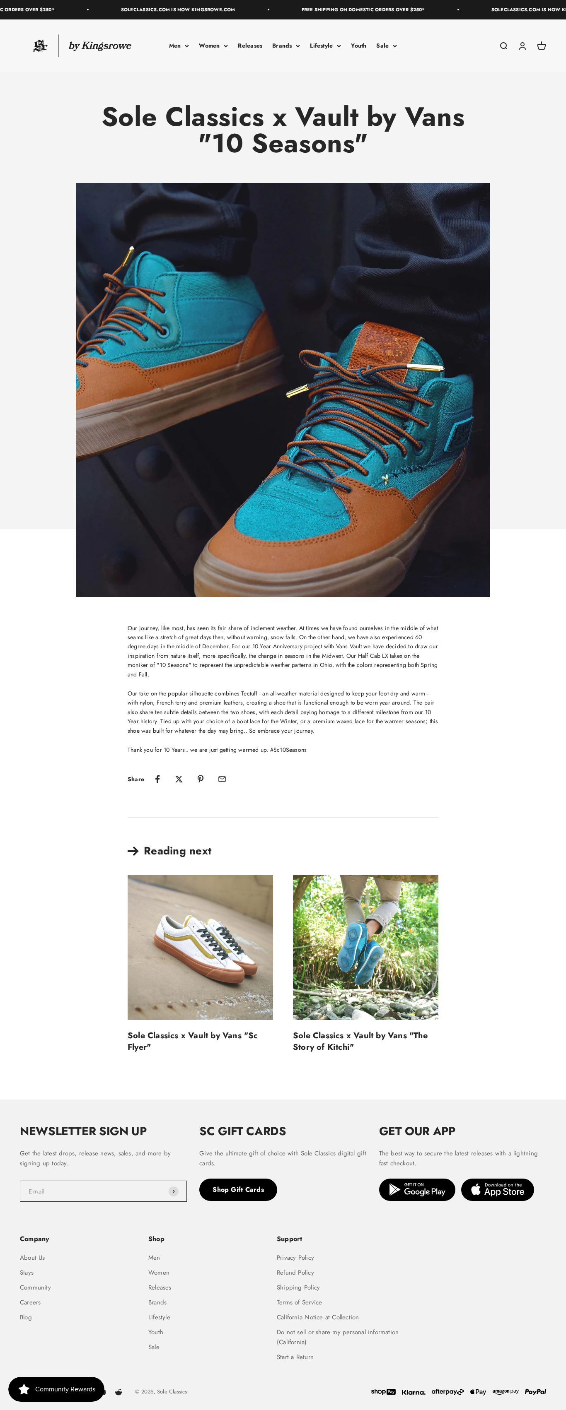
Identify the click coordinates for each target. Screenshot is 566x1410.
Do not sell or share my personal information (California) (338, 1337)
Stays (27, 1272)
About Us (32, 1257)
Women (209, 45)
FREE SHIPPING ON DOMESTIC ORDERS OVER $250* (350, 9)
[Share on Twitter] (179, 779)
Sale (382, 45)
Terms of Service (299, 1302)
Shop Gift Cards (238, 1189)
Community (35, 1287)
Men (175, 45)
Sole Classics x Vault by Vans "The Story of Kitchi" (360, 1041)
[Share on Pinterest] (200, 779)
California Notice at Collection (318, 1317)
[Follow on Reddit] (118, 1392)
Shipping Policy (298, 1287)
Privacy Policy (295, 1257)
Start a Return (295, 1357)
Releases (250, 45)
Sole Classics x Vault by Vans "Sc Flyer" (193, 1041)
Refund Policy (295, 1272)
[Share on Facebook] (157, 779)
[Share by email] (222, 779)
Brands (282, 45)
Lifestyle (321, 45)
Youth (358, 45)
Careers (30, 1302)
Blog (26, 1317)
